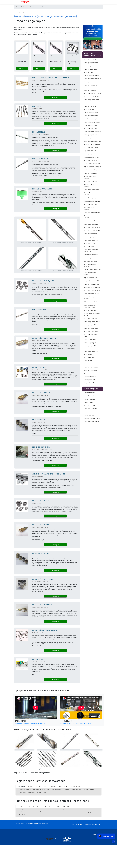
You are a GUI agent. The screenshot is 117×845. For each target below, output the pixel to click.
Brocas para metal (89, 380)
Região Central (21, 786)
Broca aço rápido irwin (90, 154)
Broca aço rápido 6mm (90, 128)
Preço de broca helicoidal (91, 294)
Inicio (54, 2)
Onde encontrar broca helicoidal (90, 217)
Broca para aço (88, 72)
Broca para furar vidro (90, 370)
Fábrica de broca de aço (91, 170)
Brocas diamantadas (90, 376)
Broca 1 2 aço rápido (90, 339)
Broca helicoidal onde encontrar (90, 273)
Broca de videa (88, 360)
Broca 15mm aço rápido (91, 318)
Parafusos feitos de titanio (92, 418)
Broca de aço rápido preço (91, 331)
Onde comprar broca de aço (92, 287)
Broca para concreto (90, 405)
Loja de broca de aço (90, 151)
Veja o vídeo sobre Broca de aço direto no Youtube (75, 723)
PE (45, 806)
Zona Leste (53, 786)
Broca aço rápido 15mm (91, 325)
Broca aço (87, 82)
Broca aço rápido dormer (91, 147)
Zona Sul (46, 786)
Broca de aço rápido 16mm (92, 138)
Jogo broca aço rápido (90, 261)
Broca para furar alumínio (91, 367)
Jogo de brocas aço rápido (91, 75)
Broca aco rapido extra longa (92, 93)
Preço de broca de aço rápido (57, 16)
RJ (17, 806)
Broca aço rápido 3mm (90, 135)
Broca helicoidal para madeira (90, 298)
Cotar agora (21, 68)
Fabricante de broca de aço (92, 163)
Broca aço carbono (19, 16)
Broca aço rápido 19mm (44, 16)
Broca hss (87, 364)
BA (49, 806)
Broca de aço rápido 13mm (92, 227)
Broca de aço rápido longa (91, 100)
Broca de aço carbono (90, 160)
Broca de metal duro (90, 357)
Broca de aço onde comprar (92, 230)
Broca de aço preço (89, 243)
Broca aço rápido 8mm (90, 173)
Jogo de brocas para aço (91, 112)
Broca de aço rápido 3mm (91, 351)
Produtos (73, 2)
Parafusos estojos (89, 415)
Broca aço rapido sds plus (91, 284)
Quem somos (93, 2)
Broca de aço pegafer (90, 237)
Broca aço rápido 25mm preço (91, 347)
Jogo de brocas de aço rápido (92, 167)
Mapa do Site (96, 824)
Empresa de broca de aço (91, 157)
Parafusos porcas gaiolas (91, 421)
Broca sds (87, 373)
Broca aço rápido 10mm (91, 116)
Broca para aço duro (90, 90)
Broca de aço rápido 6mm (91, 240)
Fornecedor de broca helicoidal (90, 185)
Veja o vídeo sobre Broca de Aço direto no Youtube (30, 723)
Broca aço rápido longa (91, 328)
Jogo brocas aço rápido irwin (92, 269)
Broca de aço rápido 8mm (91, 190)
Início (73, 824)
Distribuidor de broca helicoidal (90, 194)
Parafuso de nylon (89, 399)
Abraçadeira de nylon (90, 393)
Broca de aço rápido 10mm (92, 290)
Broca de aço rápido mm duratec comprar (91, 250)
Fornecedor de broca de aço (92, 144)
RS (41, 806)
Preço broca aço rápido (91, 125)
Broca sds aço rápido (90, 221)
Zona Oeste (38, 786)
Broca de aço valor (89, 258)
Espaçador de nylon (89, 396)
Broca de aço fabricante (91, 224)
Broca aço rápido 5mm (90, 204)
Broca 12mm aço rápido (91, 198)
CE (53, 806)
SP (29, 806)
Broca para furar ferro (90, 409)
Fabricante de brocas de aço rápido (92, 314)
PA (68, 806)
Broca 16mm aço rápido (91, 181)
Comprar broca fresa (90, 383)
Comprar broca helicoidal (91, 281)
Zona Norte (30, 786)
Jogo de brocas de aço (90, 278)
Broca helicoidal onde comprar (90, 265)
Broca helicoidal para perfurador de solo (90, 306)
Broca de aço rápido (90, 59)
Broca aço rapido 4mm (90, 234)
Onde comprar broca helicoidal (90, 208)
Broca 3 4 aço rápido (90, 343)
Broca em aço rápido (90, 106)
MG (21, 806)
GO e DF (58, 806)
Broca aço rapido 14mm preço (91, 335)
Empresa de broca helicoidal (92, 201)
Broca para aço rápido (71, 16)
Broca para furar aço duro (91, 103)
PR (33, 806)
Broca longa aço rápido (91, 69)
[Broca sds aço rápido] (22, 48)
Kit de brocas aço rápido (91, 119)
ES (25, 806)
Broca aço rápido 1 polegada (92, 141)
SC (37, 806)
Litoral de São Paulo (75, 786)
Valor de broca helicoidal (91, 302)
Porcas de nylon (88, 402)
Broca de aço (87, 66)
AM (64, 806)
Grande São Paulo (63, 786)
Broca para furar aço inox (91, 96)
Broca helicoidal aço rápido (92, 122)
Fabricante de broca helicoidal (90, 177)
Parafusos (87, 412)
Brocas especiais (89, 109)
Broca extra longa (89, 354)
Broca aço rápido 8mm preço (92, 79)
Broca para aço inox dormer (92, 212)
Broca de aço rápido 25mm (92, 322)
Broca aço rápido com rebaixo (90, 86)
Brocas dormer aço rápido (31, 16)
